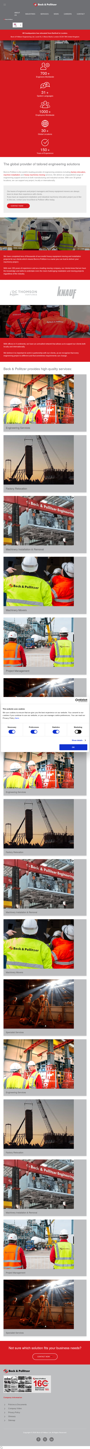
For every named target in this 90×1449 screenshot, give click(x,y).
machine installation (12, 175)
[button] (5, 4)
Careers (68, 14)
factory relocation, (78, 172)
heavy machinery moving (34, 175)
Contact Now (17, 206)
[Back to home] (45, 4)
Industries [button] (30, 14)
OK (73, 747)
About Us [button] (17, 14)
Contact (81, 14)
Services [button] (44, 14)
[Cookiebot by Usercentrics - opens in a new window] (77, 700)
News (56, 14)
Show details (77, 740)
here (17, 718)
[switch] (34, 732)
